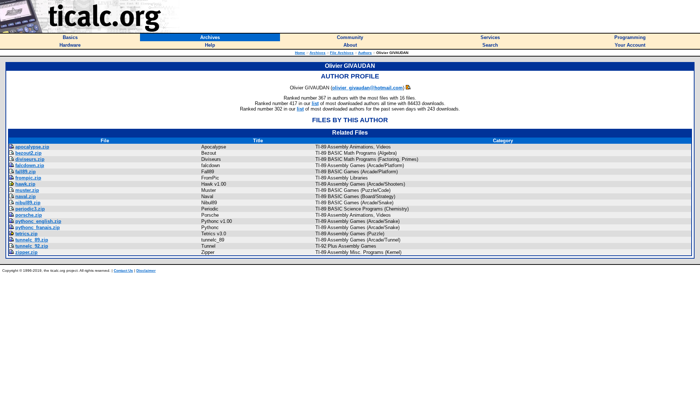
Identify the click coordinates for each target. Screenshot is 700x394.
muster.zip (27, 190)
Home (300, 53)
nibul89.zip (27, 202)
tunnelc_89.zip (31, 240)
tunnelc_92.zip (31, 246)
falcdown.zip (29, 165)
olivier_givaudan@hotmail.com (367, 87)
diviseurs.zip (29, 159)
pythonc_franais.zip (37, 227)
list (315, 103)
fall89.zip (25, 171)
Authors (365, 53)
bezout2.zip (28, 153)
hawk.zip (25, 184)
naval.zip (25, 196)
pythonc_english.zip (38, 221)
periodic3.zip (30, 209)
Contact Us (123, 271)
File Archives (342, 53)
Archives (318, 53)
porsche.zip (28, 215)
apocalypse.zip (32, 147)
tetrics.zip (26, 233)
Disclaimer (146, 271)
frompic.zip (28, 178)
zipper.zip (26, 252)
